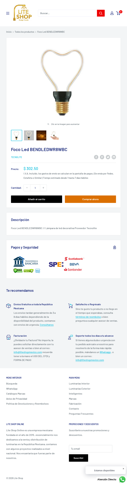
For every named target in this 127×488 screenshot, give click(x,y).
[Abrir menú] (7, 13)
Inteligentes (75, 393)
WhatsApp (12, 388)
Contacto (74, 408)
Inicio (9, 31)
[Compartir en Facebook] (96, 156)
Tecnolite (16, 157)
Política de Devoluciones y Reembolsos (27, 403)
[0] (118, 13)
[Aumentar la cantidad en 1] (43, 187)
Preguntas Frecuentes (81, 413)
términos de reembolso (88, 316)
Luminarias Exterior (79, 388)
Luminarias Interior (79, 383)
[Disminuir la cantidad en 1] (27, 187)
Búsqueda (11, 383)
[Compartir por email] (114, 156)
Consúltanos (47, 324)
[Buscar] (101, 13)
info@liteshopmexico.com (28, 352)
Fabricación (75, 403)
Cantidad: (16, 187)
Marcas (73, 398)
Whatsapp (105, 352)
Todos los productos (24, 31)
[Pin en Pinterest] (102, 156)
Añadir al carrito (36, 199)
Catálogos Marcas (15, 393)
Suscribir (78, 457)
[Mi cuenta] (112, 13)
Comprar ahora (90, 199)
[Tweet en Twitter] (108, 156)
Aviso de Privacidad (16, 398)
